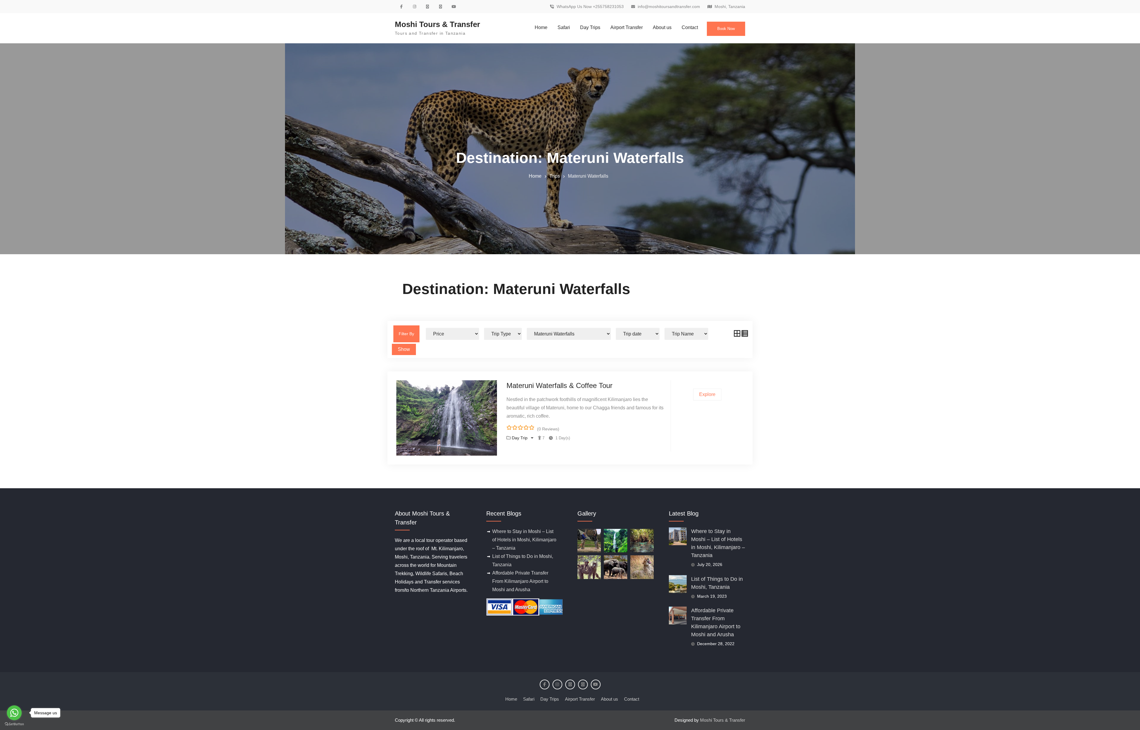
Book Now (726, 28)
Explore (707, 394)
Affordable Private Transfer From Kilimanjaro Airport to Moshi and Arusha (520, 581)
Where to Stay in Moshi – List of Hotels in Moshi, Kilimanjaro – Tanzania (524, 540)
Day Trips (590, 27)
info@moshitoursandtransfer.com (669, 6)
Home (541, 27)
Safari (564, 27)
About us (662, 27)
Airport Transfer (626, 27)
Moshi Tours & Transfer (437, 24)
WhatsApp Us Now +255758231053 (590, 6)
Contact (690, 27)
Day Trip (520, 437)
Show (404, 349)
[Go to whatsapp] (14, 712)
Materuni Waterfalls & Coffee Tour (559, 385)
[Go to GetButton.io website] (14, 724)
